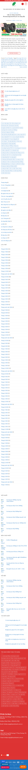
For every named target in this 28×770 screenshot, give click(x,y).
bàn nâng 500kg (7, 656)
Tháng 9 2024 (4, 310)
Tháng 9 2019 (4, 470)
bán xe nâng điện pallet (6, 660)
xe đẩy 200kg (14, 703)
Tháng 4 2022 (4, 390)
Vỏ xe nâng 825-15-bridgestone (19, 669)
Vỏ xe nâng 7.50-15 (19, 64)
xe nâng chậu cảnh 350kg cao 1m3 (17, 152)
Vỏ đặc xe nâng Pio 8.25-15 (19, 674)
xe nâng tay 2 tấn (19, 159)
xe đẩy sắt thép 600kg (14, 705)
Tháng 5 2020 (4, 448)
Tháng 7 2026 (4, 251)
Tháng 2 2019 (4, 476)
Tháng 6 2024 (4, 318)
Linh (21, 20)
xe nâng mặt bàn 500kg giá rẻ (7, 683)
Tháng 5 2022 (4, 387)
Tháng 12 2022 (5, 368)
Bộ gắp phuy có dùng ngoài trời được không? (14, 105)
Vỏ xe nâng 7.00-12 (21, 58)
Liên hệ (24, 764)
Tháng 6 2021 (4, 412)
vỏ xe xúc (24, 148)
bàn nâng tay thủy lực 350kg (7, 658)
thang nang (19, 141)
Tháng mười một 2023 (6, 337)
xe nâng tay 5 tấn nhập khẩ (7, 692)
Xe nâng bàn (4, 207)
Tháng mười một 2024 (6, 307)
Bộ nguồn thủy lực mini (7, 193)
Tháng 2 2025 (4, 299)
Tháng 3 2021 (4, 421)
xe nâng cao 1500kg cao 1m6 (7, 678)
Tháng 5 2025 (4, 290)
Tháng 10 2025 (5, 276)
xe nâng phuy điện (19, 685)
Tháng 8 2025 (4, 282)
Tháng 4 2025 (4, 293)
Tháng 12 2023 (5, 335)
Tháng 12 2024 (5, 304)
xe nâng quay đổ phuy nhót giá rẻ (8, 687)
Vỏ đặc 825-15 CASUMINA (7, 674)
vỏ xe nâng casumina (6, 232)
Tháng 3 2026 (4, 263)
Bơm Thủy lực (4, 201)
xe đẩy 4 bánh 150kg (17, 168)
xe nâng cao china (5, 152)
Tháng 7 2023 (4, 348)
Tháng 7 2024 (4, 315)
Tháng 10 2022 (5, 373)
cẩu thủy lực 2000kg (12, 130)
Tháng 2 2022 (4, 396)
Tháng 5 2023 (4, 354)
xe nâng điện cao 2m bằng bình (18, 701)
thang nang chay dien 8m (15, 662)
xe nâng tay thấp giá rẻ (6, 701)
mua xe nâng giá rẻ (5, 139)
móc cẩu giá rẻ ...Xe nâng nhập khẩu (9, 141)
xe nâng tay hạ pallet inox (7, 699)
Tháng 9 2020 (4, 437)
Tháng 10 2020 (5, 434)
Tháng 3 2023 (4, 360)
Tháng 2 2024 (4, 329)
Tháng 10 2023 (5, 340)
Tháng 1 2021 (4, 426)
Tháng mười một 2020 (6, 432)
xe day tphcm (4, 676)
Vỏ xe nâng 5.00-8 (12, 59)
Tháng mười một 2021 (6, 404)
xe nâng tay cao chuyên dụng (7, 696)
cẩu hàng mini (4, 130)
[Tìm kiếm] (22, 4)
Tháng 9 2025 (4, 279)
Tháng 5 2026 (4, 257)
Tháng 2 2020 (4, 457)
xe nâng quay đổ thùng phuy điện (8, 159)
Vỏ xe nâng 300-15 (21, 59)
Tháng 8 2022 (4, 379)
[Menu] (2, 4)
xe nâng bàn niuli (15, 150)
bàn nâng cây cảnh (15, 656)
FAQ (14, 765)
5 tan (3, 123)
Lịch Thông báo (5, 218)
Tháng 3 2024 (4, 326)
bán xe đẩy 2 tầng (15, 660)
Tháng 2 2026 (4, 265)
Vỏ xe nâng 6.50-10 (12, 65)
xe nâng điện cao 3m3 (6, 703)
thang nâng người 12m (15, 665)
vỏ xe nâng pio (18, 148)
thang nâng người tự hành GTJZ (8, 667)
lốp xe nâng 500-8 (21, 134)
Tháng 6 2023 (4, 351)
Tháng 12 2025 (5, 271)
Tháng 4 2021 (4, 418)
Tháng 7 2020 (4, 443)
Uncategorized (4, 190)
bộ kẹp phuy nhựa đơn (13, 125)
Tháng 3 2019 (4, 473)
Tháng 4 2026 (4, 260)
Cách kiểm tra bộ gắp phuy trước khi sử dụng (15, 109)
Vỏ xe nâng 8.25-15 (11, 62)
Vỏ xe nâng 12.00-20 (20, 62)
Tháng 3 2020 (4, 454)
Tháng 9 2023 (4, 343)
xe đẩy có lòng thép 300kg (7, 170)
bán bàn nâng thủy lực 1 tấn (19, 658)
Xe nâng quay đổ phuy (6, 229)
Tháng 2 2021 (4, 423)
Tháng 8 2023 (4, 346)
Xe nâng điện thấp (5, 221)
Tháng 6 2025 (4, 287)
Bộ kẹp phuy (4, 235)
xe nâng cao (4, 238)
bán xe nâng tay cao (16, 123)
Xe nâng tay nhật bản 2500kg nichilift (9, 166)
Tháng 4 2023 (4, 357)
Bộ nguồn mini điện (6, 210)
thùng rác (16, 145)
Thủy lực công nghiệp (6, 196)
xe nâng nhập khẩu (5, 157)
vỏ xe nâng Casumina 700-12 (7, 148)
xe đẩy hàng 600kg (17, 170)
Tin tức (20, 764)
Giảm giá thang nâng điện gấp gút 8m (9, 134)
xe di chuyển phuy (5, 199)
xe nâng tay (4, 213)
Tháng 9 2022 (4, 376)
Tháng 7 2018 (4, 484)
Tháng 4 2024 (4, 324)
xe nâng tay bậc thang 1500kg (17, 161)
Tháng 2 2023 (4, 362)
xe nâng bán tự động (6, 226)
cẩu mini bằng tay (5, 240)
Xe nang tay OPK (11, 676)
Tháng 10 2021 (5, 407)
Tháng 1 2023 (4, 365)
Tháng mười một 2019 (6, 465)
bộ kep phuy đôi (5, 125)
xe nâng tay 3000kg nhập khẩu (20, 692)
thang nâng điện (12, 143)
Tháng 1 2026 (4, 268)
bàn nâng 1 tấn (8, 123)
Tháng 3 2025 (4, 296)
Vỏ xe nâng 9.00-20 (12, 61)
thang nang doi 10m (6, 665)
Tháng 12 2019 (5, 462)
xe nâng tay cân (17, 696)
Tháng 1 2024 (4, 332)
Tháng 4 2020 (4, 451)
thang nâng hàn (5, 143)
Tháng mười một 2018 (6, 482)
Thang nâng (4, 182)
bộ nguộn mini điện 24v (6, 127)
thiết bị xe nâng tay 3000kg (7, 145)
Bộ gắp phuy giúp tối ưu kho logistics (14, 100)
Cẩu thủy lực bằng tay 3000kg (8, 132)
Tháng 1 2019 (4, 479)
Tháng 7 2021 (4, 409)
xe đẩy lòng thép (5, 705)
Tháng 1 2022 (4, 398)
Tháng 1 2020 (4, 459)
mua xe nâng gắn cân (14, 139)
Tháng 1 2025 (4, 301)
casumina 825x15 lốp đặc (17, 127)
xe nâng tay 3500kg (6, 694)
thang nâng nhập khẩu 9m (21, 667)
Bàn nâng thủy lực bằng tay (8, 204)
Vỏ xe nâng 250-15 (10, 64)
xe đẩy (2, 224)
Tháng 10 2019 (5, 468)
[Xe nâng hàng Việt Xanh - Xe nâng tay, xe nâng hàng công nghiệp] (14, 3)
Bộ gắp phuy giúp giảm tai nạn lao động (15, 644)
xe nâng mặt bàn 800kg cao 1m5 (8, 685)
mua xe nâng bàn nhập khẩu (18, 136)
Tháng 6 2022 (4, 385)
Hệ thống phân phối (12, 764)
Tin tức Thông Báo (14, 13)
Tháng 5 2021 (4, 415)
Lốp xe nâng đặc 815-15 (6, 136)
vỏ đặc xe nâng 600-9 (6, 150)
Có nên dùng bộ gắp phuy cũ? (12, 91)
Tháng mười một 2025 (6, 274)
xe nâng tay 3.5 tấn (5, 161)
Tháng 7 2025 (4, 285)
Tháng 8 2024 (4, 312)
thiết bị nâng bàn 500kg (6, 669)
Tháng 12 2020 (5, 429)
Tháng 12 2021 (5, 401)
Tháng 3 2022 (4, 393)
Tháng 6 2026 (4, 254)
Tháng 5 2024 (4, 321)
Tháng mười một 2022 (6, 371)
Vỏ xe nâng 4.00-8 (20, 61)
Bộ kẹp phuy (4, 215)
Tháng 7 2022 (4, 382)
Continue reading (14, 53)
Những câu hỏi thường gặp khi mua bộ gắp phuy (15, 96)
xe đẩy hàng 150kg (22, 703)
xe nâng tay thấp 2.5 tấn (6, 168)
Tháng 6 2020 (4, 446)
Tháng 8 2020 (4, 440)
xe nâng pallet (13, 157)
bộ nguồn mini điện (5, 662)
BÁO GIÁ (23, 766)
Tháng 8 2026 (4, 249)
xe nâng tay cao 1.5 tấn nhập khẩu (18, 694)
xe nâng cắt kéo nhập (19, 678)
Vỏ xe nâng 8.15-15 (20, 65)
